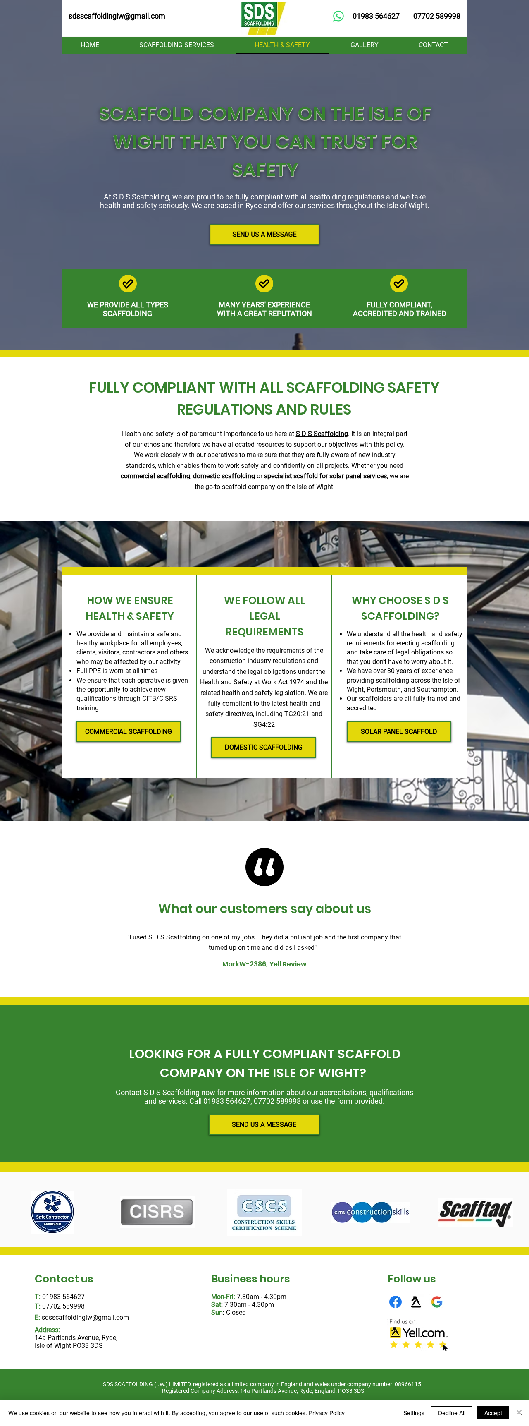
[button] (177, 45)
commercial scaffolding (155, 476)
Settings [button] (413, 1413)
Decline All (451, 1413)
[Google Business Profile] (437, 1302)
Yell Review (288, 964)
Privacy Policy (327, 1413)
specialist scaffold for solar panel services (325, 476)
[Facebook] (395, 1302)
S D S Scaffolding (322, 434)
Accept (493, 1413)
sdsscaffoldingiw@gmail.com (85, 1317)
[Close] (519, 1412)
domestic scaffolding (224, 476)
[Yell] (416, 1302)
